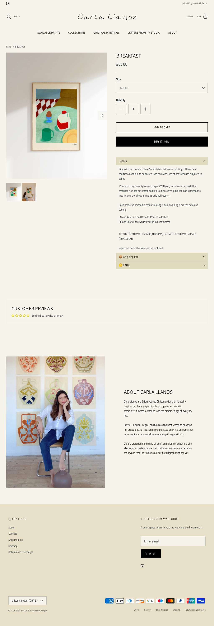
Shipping (12, 546)
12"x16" (124, 88)
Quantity (120, 100)
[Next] (102, 115)
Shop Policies (15, 540)
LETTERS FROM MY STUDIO (144, 32)
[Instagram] (7, 3)
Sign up (150, 553)
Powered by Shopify (38, 610)
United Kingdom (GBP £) (193, 3)
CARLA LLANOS (22, 610)
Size (118, 79)
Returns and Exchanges (20, 552)
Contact (12, 534)
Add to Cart (161, 127)
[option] (56, 116)
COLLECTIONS (76, 32)
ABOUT (172, 32)
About (11, 527)
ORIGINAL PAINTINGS (106, 32)
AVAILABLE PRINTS (48, 32)
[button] (162, 161)
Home (8, 46)
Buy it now (161, 141)
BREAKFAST (20, 46)
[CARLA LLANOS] (107, 16)
